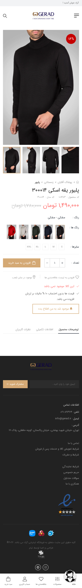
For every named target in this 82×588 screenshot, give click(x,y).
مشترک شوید (17, 384)
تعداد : (75, 263)
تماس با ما (73, 443)
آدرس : (75, 425)
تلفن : (76, 412)
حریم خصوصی (71, 472)
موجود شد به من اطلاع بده (53, 309)
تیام (31, 548)
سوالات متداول (71, 478)
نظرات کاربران (23, 329)
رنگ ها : (74, 227)
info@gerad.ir (63, 418)
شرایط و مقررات (70, 455)
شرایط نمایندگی (70, 466)
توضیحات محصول (69, 329)
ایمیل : (75, 418)
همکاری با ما (72, 484)
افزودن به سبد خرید (19, 263)
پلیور (37, 182)
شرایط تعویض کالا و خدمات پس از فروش (57, 449)
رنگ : (76, 217)
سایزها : (74, 247)
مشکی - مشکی (56, 217)
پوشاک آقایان (65, 182)
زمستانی (49, 182)
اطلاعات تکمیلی (44, 329)
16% (71, 39)
